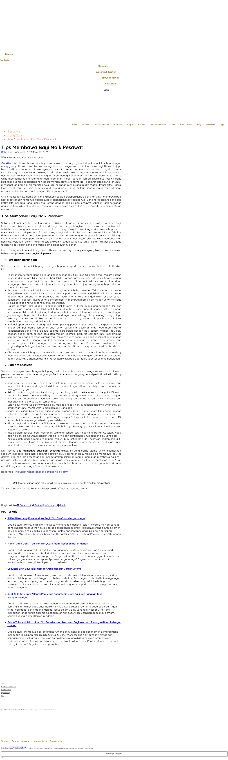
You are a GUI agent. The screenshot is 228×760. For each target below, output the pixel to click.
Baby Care (14, 135)
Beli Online (210, 124)
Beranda (13, 131)
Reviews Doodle (102, 124)
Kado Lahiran (186, 124)
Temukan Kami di (158, 124)
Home (74, 124)
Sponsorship (56, 741)
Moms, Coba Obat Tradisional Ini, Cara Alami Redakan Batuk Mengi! (47, 543)
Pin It (63, 505)
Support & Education (136, 124)
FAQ (199, 124)
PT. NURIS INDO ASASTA (17, 747)
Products (86, 124)
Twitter (38, 505)
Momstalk (117, 124)
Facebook (25, 505)
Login (221, 124)
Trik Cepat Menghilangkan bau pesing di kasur (41, 471)
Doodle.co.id (8, 163)
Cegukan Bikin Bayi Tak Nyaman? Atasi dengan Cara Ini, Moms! (44, 568)
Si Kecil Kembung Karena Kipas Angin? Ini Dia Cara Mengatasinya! (46, 518)
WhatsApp (51, 505)
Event (173, 124)
